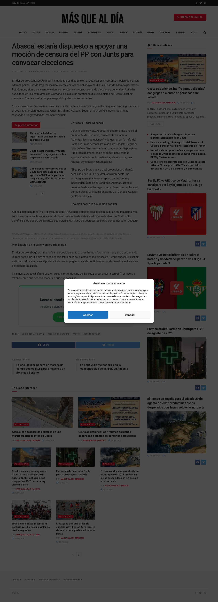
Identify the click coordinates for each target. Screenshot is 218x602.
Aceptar (88, 315)
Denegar (130, 315)
